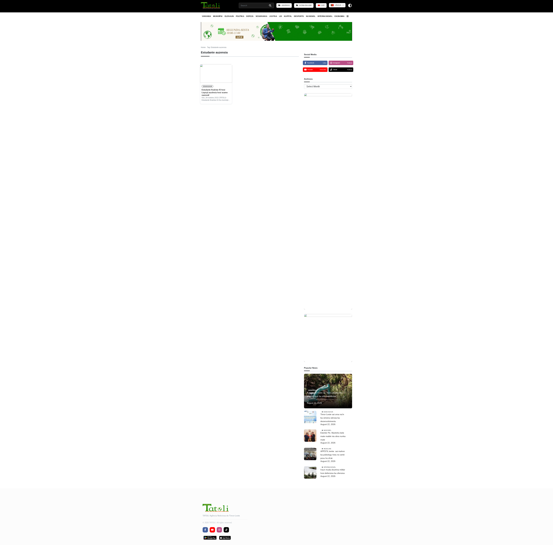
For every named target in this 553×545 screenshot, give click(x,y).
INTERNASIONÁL (325, 16)
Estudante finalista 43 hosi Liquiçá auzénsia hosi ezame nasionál (215, 92)
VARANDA (206, 16)
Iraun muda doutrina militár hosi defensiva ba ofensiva (332, 471)
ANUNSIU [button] (285, 5)
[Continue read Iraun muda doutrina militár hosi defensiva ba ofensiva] (310, 472)
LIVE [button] (322, 5)
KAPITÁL (288, 16)
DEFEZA (249, 16)
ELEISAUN (229, 16)
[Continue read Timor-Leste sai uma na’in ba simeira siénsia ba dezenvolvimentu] (310, 417)
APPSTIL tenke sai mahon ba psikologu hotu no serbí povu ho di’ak (332, 454)
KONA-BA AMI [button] (305, 5)
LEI (280, 16)
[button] (210, 5)
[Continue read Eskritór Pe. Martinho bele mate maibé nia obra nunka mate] (310, 435)
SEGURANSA (261, 16)
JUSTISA (273, 16)
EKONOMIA (339, 16)
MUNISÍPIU (217, 16)
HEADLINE (327, 449)
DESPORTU (299, 16)
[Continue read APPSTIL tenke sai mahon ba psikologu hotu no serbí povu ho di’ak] (310, 454)
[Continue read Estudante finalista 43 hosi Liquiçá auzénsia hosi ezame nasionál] (216, 73)
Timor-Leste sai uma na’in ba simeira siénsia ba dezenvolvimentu (332, 417)
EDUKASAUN (207, 86)
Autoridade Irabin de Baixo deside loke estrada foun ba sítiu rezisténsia (325, 394)
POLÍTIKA (240, 16)
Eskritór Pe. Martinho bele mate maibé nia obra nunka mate (332, 436)
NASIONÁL (311, 16)
